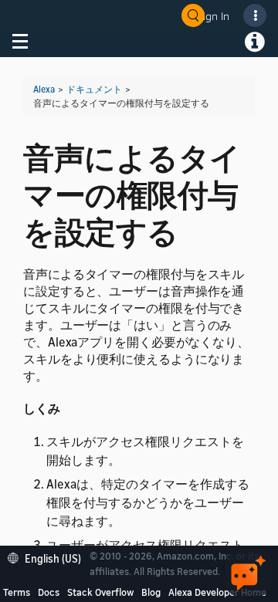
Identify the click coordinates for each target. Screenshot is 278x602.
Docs (48, 592)
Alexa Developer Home (217, 592)
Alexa (44, 89)
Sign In (213, 15)
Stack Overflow (100, 592)
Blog (151, 592)
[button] (48, 556)
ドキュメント (94, 89)
